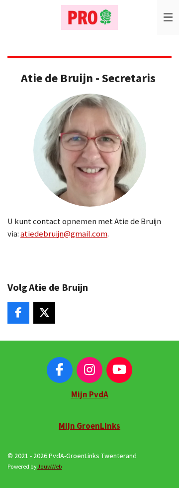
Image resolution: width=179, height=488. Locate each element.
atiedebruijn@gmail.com (63, 234)
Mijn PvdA (89, 394)
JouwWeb (49, 466)
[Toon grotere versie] (89, 150)
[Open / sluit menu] (168, 17)
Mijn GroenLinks (89, 426)
